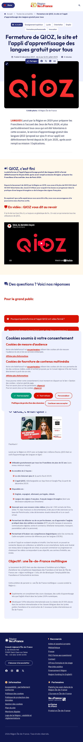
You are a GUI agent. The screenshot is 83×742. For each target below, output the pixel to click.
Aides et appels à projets (59, 644)
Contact (51, 659)
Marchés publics (55, 666)
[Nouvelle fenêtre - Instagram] (12, 671)
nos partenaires (33, 349)
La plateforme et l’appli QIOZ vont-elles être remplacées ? (39, 330)
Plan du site (10, 708)
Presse (51, 651)
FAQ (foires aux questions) (60, 655)
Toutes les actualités (24, 14)
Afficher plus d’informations (17, 356)
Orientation (58, 25)
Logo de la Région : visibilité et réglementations (18, 716)
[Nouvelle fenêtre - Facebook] (6, 671)
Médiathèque (54, 647)
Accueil (10, 14)
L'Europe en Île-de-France (60, 693)
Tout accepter (23, 396)
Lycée (48, 25)
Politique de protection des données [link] (28, 403)
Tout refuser (45, 396)
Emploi (68, 25)
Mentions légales (12, 711)
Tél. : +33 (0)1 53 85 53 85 (15, 655)
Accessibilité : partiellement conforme (17, 688)
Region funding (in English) (60, 674)
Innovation (53, 29)
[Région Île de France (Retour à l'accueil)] (41, 5)
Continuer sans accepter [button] (58, 403)
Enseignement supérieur (34, 25)
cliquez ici (41, 385)
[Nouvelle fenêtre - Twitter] (23, 671)
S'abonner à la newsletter (18, 663)
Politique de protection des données (17, 698)
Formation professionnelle (36, 29)
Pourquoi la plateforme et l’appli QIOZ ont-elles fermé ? (38, 319)
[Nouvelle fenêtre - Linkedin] (17, 671)
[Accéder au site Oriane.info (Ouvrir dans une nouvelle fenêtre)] (62, 705)
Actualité (18, 25)
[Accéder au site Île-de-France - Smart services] (62, 699)
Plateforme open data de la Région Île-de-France (60, 688)
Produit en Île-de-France (59, 710)
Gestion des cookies (14, 704)
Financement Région (57, 670)
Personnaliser (63, 396)
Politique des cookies (14, 693)
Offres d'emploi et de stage (60, 663)
